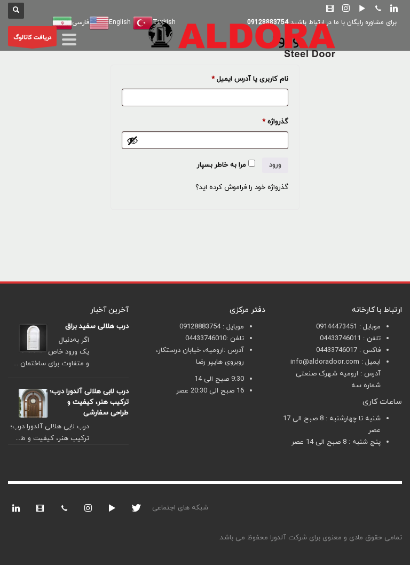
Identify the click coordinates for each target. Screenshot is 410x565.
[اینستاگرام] (346, 8)
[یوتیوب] (362, 8)
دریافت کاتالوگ (32, 37)
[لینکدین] (394, 8)
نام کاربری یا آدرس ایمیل (241, 79)
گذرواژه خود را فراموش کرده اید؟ (241, 187)
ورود (275, 165)
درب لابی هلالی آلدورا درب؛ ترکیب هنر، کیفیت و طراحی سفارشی (89, 402)
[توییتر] (136, 508)
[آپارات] (330, 8)
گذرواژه (267, 121)
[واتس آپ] (64, 508)
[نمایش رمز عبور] (132, 140)
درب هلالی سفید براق (97, 326)
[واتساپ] (378, 8)
